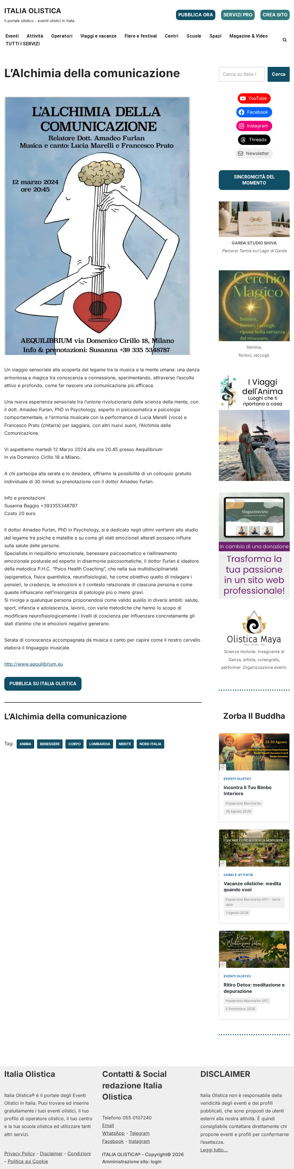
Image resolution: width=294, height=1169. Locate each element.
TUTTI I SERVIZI (22, 43)
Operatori (61, 36)
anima (25, 744)
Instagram (139, 1141)
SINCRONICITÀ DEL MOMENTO (254, 180)
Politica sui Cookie (28, 1161)
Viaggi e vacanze (98, 36)
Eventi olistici (237, 779)
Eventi (12, 36)
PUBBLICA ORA (195, 15)
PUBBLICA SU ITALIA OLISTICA (42, 683)
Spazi (215, 36)
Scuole (193, 36)
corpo (74, 744)
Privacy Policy (19, 1153)
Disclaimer (51, 1153)
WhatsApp (113, 1133)
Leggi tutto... (214, 1150)
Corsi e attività (238, 875)
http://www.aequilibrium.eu (33, 664)
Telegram (139, 1133)
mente (125, 744)
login (156, 1161)
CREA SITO (275, 15)
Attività (35, 36)
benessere (50, 744)
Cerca (278, 74)
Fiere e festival (141, 36)
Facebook (113, 1141)
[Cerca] (285, 40)
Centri (171, 36)
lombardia (99, 744)
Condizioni (79, 1153)
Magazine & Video (248, 36)
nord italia (150, 744)
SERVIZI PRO (237, 15)
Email (108, 1125)
